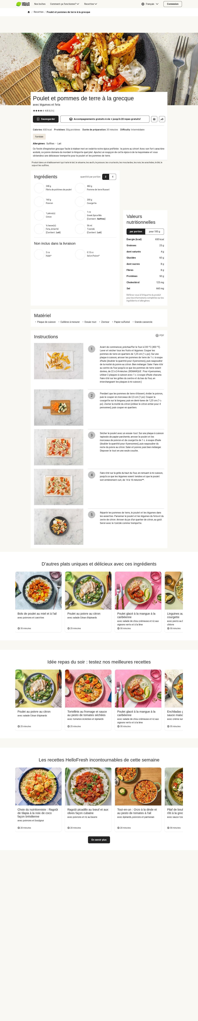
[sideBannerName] (145, 188)
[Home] (28, 12)
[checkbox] (34, 111)
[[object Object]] (154, 119)
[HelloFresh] (23, 4)
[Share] (162, 119)
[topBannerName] (99, 24)
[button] (150, 4)
